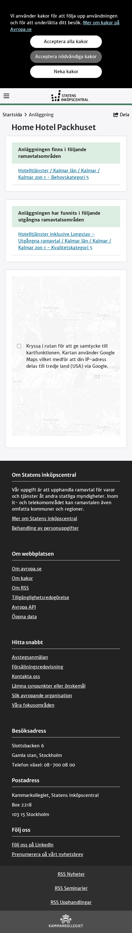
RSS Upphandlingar (71, 902)
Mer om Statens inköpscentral (44, 518)
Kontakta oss (26, 676)
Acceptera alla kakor (66, 41)
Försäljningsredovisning (37, 667)
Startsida (12, 115)
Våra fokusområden (33, 705)
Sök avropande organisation (42, 695)
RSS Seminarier (71, 888)
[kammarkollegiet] (66, 922)
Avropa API (24, 607)
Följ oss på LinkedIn (33, 845)
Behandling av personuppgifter (45, 528)
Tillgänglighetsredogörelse (40, 597)
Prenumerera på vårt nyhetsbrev (47, 854)
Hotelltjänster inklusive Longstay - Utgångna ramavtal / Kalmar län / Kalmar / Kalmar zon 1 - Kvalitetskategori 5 (64, 241)
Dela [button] (124, 115)
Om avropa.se (27, 569)
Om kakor (22, 578)
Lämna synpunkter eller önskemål (49, 686)
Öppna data (24, 617)
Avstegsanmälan (30, 657)
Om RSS (20, 588)
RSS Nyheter (71, 874)
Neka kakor (66, 71)
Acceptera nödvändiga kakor (66, 56)
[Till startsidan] (69, 95)
